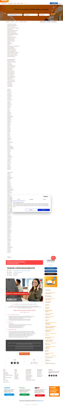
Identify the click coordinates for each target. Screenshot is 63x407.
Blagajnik (8, 178)
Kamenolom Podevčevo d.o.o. (50, 327)
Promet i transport (10, 47)
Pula (8, 133)
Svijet (15, 372)
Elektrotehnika (9, 29)
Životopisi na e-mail (40, 375)
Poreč (8, 129)
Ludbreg (8, 112)
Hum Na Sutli (9, 99)
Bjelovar (8, 90)
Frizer (8, 194)
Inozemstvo (9, 86)
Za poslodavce (10, 3)
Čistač (8, 182)
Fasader (8, 191)
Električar (8, 187)
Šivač (8, 238)
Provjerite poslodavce (29, 375)
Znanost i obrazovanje (10, 56)
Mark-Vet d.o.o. (49, 317)
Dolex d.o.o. (48, 311)
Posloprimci (9, 257)
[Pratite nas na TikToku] (56, 375)
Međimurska (9, 69)
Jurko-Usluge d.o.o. (48, 302)
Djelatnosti (7, 21)
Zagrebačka (9, 85)
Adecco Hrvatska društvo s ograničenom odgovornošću (21, 270)
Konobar (8, 199)
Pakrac (8, 125)
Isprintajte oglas (35, 362)
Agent (8, 173)
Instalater (8, 195)
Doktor (8, 185)
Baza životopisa (39, 372)
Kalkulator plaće (24, 3)
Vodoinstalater (9, 247)
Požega (8, 130)
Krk (7, 108)
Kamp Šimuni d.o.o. (48, 360)
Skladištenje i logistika (10, 48)
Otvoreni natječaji (28, 371)
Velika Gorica (9, 156)
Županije (12, 21)
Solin (8, 143)
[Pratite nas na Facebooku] (50, 375)
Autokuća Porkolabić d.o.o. (50, 357)
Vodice (8, 160)
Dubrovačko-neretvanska (11, 61)
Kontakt (4, 371)
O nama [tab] (44, 199)
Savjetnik (8, 225)
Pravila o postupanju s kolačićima (8, 375)
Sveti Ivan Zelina (9, 147)
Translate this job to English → (51, 271)
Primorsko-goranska (10, 73)
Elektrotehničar (9, 190)
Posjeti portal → (9, 394)
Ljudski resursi (9, 35)
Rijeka (8, 134)
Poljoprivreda (9, 43)
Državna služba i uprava (10, 26)
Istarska (8, 63)
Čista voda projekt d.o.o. (48, 296)
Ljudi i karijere (16, 375)
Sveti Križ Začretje (10, 148)
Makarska (8, 113)
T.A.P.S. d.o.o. (50, 334)
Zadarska (8, 82)
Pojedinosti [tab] (31, 199)
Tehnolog (8, 240)
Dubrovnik (8, 94)
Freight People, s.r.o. (50, 323)
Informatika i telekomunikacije (11, 33)
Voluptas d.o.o (47, 308)
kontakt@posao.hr (53, 391)
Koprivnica (8, 104)
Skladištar (8, 227)
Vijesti (15, 3)
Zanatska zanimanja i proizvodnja (12, 52)
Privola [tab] (19, 199)
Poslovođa (8, 217)
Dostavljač (8, 186)
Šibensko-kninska (10, 74)
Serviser (8, 226)
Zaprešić (8, 168)
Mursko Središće (9, 116)
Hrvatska (15, 371)
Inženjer (8, 196)
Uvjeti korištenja (5, 372)
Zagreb (8, 166)
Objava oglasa (39, 371)
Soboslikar (8, 230)
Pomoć (4, 378)
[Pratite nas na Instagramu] (54, 375)
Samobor (8, 138)
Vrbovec (8, 161)
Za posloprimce (3, 3)
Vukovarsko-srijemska (10, 81)
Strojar (8, 235)
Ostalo (8, 42)
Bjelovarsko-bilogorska (10, 59)
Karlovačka (9, 64)
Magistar (8, 204)
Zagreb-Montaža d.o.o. (50, 293)
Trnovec (8, 151)
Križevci (8, 107)
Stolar (8, 234)
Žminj (8, 169)
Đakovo (8, 98)
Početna (9, 256)
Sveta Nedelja (9, 146)
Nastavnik (8, 209)
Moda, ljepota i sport (10, 39)
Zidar (8, 252)
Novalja (8, 120)
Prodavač (8, 218)
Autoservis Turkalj (50, 344)
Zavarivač (8, 251)
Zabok (8, 164)
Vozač (8, 248)
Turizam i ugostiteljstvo (10, 51)
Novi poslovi (48, 21)
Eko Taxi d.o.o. (47, 305)
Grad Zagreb (9, 83)
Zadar (8, 165)
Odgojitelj (8, 212)
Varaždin (8, 155)
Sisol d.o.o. (47, 320)
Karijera (18, 3)
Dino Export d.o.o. (49, 314)
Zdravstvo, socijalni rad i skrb (11, 55)
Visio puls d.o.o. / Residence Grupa (50, 363)
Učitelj (8, 244)
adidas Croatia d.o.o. (50, 299)
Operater (8, 213)
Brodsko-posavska (10, 60)
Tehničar (8, 239)
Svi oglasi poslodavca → (50, 268)
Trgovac (8, 243)
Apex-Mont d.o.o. (49, 330)
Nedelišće (8, 117)
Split (8, 144)
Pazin (8, 126)
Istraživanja (16, 376)
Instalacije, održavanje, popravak (12, 34)
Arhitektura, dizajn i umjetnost (11, 25)
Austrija (8, 89)
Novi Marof (9, 121)
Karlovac (8, 103)
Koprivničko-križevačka (10, 65)
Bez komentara (16, 378)
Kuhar (8, 203)
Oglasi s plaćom (54, 21)
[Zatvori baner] (49, 196)
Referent (8, 222)
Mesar (8, 207)
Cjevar (8, 181)
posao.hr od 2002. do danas (7, 377)
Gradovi (16, 21)
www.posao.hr (21, 263)
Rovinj (8, 135)
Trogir (8, 152)
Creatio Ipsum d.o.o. (49, 337)
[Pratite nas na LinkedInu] (52, 375)
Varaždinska (9, 78)
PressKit (4, 376)
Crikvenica (8, 91)
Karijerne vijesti (39, 376)
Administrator (9, 172)
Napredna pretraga (43, 21)
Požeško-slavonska (10, 72)
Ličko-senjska (9, 68)
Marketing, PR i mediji (10, 38)
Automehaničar (9, 177)
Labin (8, 111)
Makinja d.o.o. (49, 353)
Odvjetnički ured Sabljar (49, 340)
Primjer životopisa (28, 378)
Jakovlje (8, 102)
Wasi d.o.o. (47, 350)
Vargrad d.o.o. (50, 347)
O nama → (54, 394)
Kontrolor (8, 200)
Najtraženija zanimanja (23, 21)
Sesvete (8, 139)
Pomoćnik (8, 216)
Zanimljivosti (16, 377)
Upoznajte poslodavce (29, 376)
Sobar (8, 229)
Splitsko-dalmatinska (10, 77)
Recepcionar (9, 221)
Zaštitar (8, 249)
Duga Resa (9, 95)
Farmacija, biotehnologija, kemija (12, 30)
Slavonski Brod (9, 142)
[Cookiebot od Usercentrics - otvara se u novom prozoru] (44, 196)
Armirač (8, 174)
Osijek (8, 124)
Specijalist (8, 231)
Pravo (8, 44)
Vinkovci (8, 157)
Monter (8, 208)
